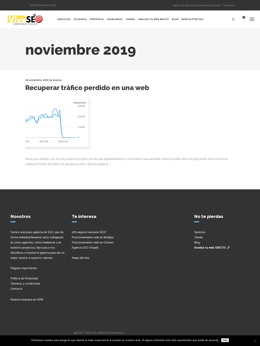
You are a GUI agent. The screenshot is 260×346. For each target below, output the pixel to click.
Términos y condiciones (25, 283)
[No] (255, 341)
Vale (225, 340)
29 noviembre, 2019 (36, 80)
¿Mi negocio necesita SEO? (89, 232)
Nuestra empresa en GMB (26, 299)
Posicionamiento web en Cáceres (93, 242)
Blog (197, 242)
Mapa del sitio (80, 258)
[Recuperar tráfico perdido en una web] (58, 123)
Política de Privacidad (24, 278)
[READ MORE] (35, 172)
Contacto (16, 288)
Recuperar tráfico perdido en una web (87, 88)
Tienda (198, 237)
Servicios (199, 232)
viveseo (57, 80)
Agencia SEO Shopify (85, 247)
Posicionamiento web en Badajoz (93, 237)
